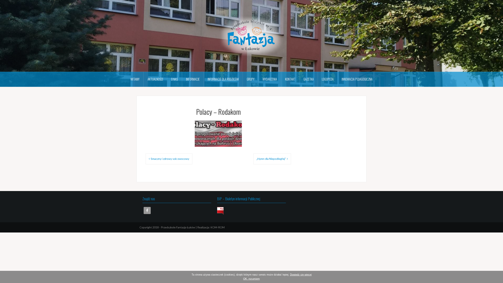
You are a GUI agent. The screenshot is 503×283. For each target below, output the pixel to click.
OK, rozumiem (251, 278)
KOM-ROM (217, 227)
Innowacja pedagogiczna (357, 79)
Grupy (250, 79)
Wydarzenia (270, 79)
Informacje (193, 79)
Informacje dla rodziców (223, 79)
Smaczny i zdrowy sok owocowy (170, 158)
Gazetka (309, 79)
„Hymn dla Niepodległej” (271, 158)
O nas (174, 79)
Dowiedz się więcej (301, 274)
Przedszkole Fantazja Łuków (178, 227)
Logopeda (328, 79)
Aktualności (155, 79)
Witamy (135, 79)
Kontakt (290, 79)
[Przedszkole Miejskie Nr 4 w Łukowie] (251, 35)
